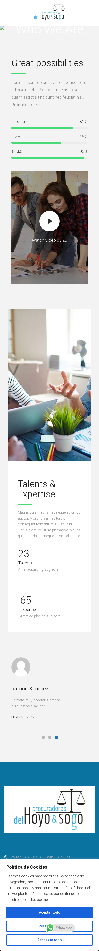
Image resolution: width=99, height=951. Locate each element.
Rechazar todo (49, 940)
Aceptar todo (49, 912)
